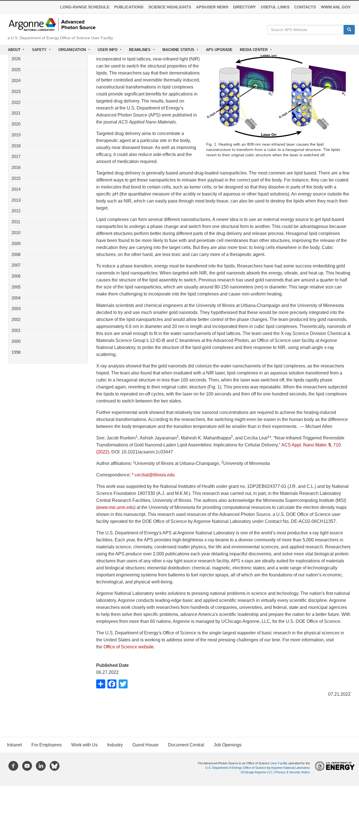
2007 (15, 265)
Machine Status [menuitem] (176, 51)
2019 (15, 134)
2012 (15, 210)
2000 (15, 341)
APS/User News (212, 7)
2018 (15, 145)
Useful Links (275, 7)
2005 (15, 287)
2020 (15, 124)
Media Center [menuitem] (252, 51)
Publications (128, 7)
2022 (15, 102)
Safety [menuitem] (38, 51)
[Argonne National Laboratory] (52, 24)
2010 (15, 232)
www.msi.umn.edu (116, 507)
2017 (15, 156)
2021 (15, 113)
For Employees (46, 744)
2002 (15, 319)
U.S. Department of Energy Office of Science (235, 767)
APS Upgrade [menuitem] (219, 50)
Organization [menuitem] (70, 51)
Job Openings (227, 744)
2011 (15, 221)
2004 (15, 297)
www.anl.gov (336, 7)
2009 (15, 243)
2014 (15, 189)
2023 (15, 91)
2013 (15, 200)
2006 (15, 276)
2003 (15, 308)
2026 (15, 58)
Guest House (145, 744)
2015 (15, 178)
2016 (15, 167)
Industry (115, 744)
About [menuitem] (12, 51)
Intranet (14, 744)
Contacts (305, 7)
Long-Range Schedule (84, 7)
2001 (15, 330)
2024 (15, 80)
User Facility (278, 763)
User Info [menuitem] (106, 51)
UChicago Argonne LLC (257, 772)
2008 (15, 254)
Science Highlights (169, 7)
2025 (15, 69)
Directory (244, 7)
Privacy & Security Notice (292, 772)
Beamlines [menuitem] (138, 51)
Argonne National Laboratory (290, 767)
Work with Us (84, 744)
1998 (15, 352)
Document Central (186, 744)
